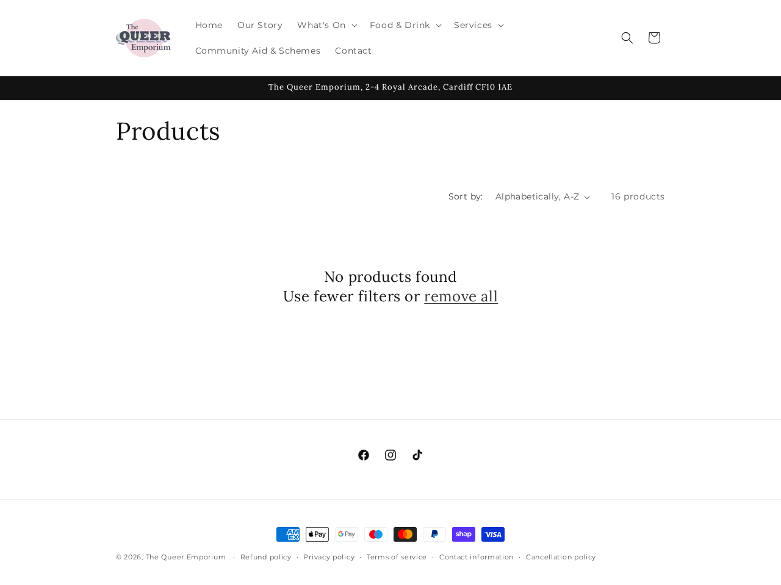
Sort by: (465, 196)
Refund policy (266, 557)
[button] (326, 25)
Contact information (476, 557)
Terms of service (397, 557)
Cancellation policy (561, 557)
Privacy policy (329, 557)
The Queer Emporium (186, 557)
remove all (461, 296)
